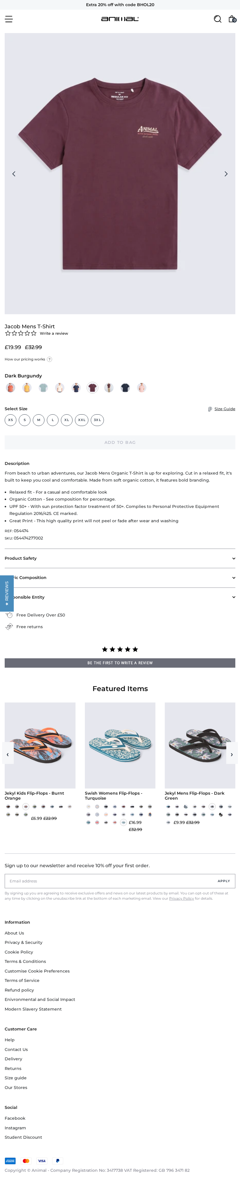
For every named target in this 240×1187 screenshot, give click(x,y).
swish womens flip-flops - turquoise (113, 796)
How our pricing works (27, 359)
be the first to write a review (120, 662)
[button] (7, 594)
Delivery (13, 1058)
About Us (14, 933)
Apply (224, 881)
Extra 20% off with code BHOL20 (120, 4)
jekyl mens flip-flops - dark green (194, 796)
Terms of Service (22, 980)
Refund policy (19, 990)
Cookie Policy (19, 952)
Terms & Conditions (25, 961)
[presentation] (14, 173)
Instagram (15, 1128)
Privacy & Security (23, 942)
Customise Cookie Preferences (37, 971)
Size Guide (225, 408)
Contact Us (16, 1049)
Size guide (16, 1078)
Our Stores (16, 1087)
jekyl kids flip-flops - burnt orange (34, 796)
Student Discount (23, 1137)
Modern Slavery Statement (33, 1009)
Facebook (15, 1118)
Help (10, 1039)
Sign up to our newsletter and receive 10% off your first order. (77, 865)
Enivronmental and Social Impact (40, 999)
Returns (13, 1068)
